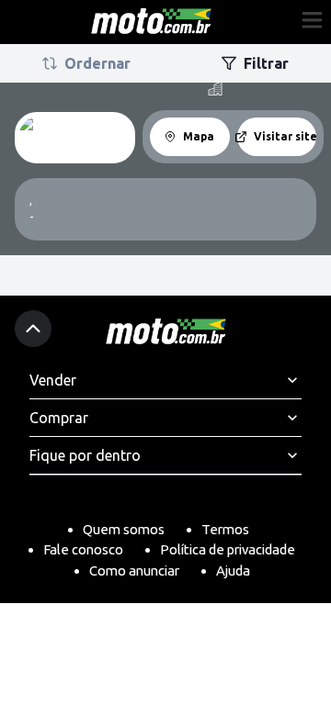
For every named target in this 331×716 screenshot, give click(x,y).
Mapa (198, 136)
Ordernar (97, 63)
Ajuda (233, 570)
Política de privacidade (227, 549)
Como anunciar (134, 570)
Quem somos (124, 529)
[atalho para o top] (33, 328)
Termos (225, 529)
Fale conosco (83, 549)
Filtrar (266, 63)
